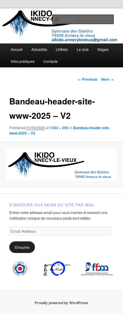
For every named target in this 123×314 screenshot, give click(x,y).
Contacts (50, 61)
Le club (83, 49)
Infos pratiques (23, 61)
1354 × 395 (59, 127)
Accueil (17, 49)
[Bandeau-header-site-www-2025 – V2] (61, 165)
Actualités (39, 49)
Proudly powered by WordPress (61, 302)
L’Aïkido (62, 49)
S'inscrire (22, 247)
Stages (103, 49)
